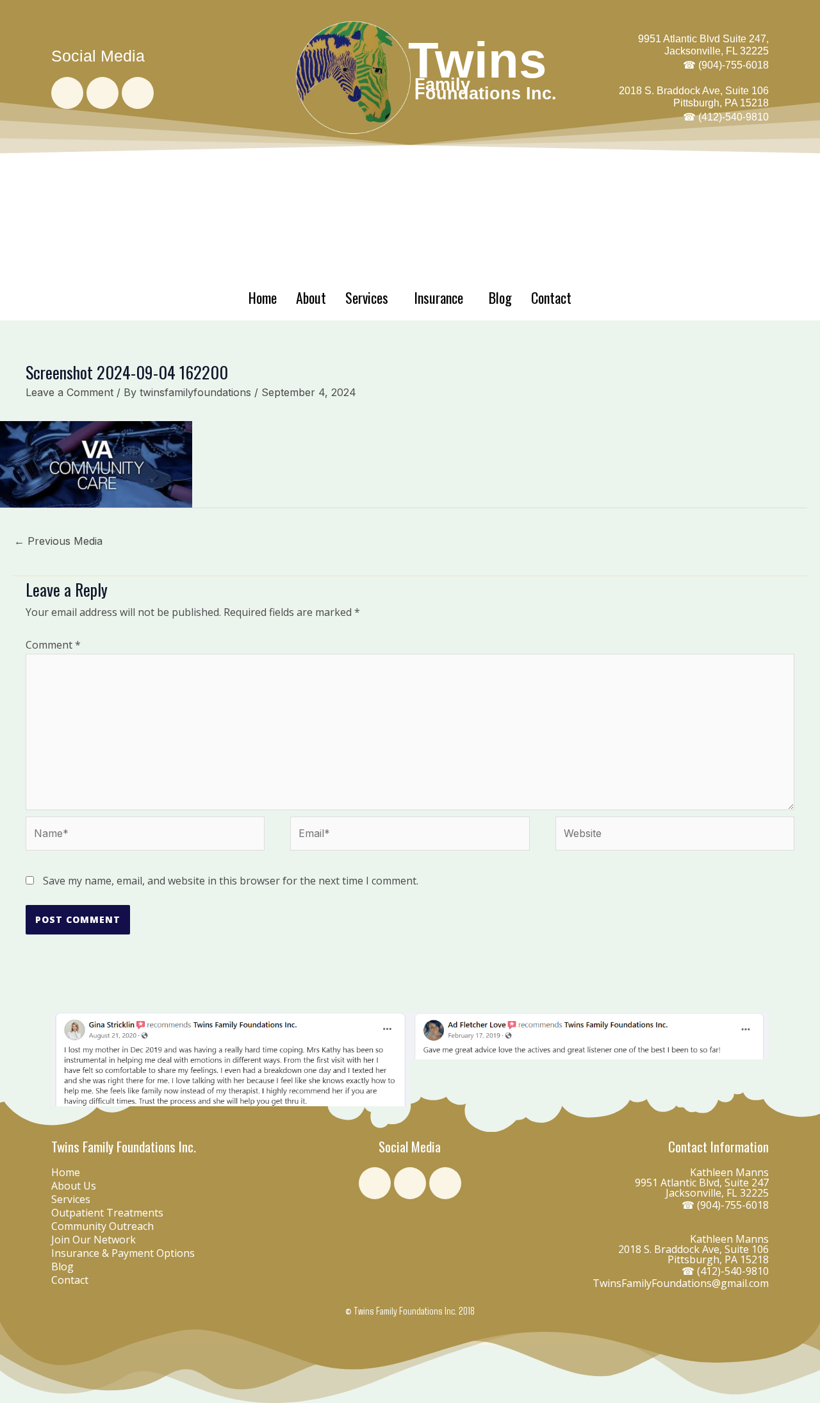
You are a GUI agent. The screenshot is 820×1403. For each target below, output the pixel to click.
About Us (73, 1186)
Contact (551, 297)
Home (263, 297)
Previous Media (58, 541)
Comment (53, 645)
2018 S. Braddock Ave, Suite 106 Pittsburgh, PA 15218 (694, 103)
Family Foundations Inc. (485, 89)
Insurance (438, 297)
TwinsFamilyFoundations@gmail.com (681, 1283)
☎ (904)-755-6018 (725, 1205)
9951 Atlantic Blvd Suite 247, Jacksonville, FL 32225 (703, 52)
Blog (500, 297)
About (311, 297)
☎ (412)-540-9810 (725, 1271)
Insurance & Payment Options (123, 1253)
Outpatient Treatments (107, 1213)
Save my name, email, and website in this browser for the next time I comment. (230, 881)
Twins (477, 60)
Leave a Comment (69, 392)
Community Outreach (102, 1226)
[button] (64, 1060)
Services (366, 297)
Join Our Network (93, 1240)
